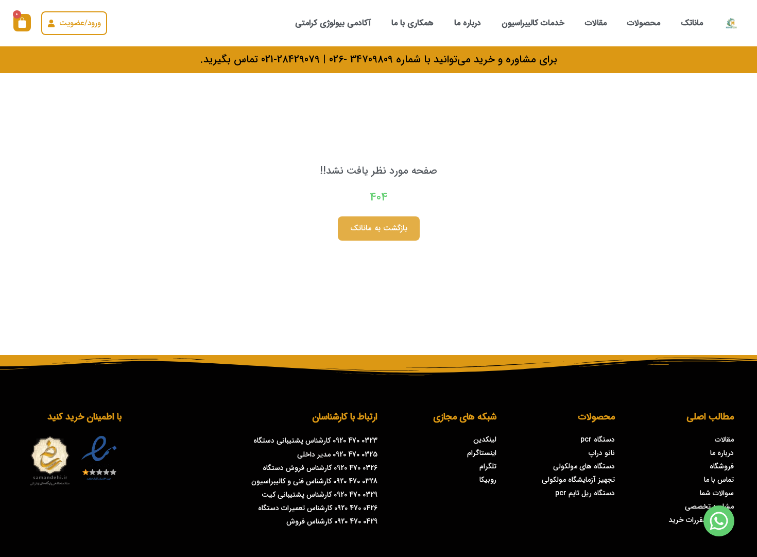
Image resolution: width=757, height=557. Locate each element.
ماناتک (692, 22)
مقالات (596, 22)
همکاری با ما (412, 22)
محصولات (643, 22)
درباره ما (467, 22)
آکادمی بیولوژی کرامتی (333, 22)
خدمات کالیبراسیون (533, 22)
